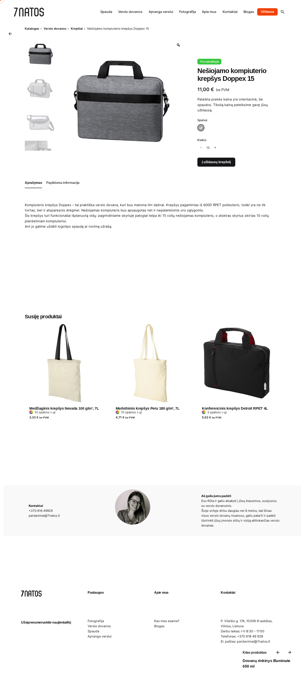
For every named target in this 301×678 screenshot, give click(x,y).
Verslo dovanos (99, 626)
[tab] (33, 182)
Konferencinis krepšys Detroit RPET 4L (235, 408)
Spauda (93, 631)
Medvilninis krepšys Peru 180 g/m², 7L (148, 408)
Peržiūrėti (37, 321)
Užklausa (267, 11)
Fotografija (96, 621)
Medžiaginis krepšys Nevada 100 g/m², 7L (64, 408)
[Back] (10, 34)
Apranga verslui (100, 636)
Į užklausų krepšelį (216, 162)
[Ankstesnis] (278, 652)
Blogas (159, 626)
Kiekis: (202, 140)
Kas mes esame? (166, 621)
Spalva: (202, 120)
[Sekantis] (289, 652)
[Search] (282, 12)
